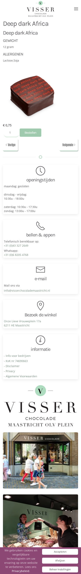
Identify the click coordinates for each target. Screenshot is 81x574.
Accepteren (60, 551)
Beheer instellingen (60, 569)
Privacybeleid (20, 571)
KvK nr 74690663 (17, 361)
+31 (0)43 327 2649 (16, 245)
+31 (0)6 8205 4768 (16, 255)
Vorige (11, 144)
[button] (76, 9)
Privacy (10, 371)
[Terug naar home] (40, 9)
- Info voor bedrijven (17, 356)
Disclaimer (13, 366)
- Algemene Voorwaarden (20, 376)
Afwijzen (60, 560)
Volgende (67, 144)
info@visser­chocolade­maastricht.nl (27, 290)
